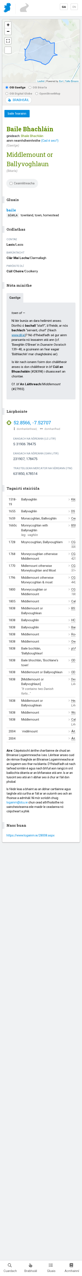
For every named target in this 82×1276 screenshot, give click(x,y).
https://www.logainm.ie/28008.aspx (30, 835)
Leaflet (40, 81)
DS (73, 511)
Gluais (51, 1271)
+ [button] (8, 24)
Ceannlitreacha (24, 183)
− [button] (8, 31)
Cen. (74, 518)
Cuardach (10, 1271)
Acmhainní (72, 1271)
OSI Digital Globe (20, 93)
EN (74, 6)
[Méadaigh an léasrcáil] (8, 41)
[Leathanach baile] (8, 8)
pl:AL (74, 648)
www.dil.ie (18, 335)
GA (64, 6)
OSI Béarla (40, 87)
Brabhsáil (30, 1271)
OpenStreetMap (49, 93)
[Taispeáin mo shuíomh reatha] (8, 50)
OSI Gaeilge (17, 87)
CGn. (74, 542)
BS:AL (75, 608)
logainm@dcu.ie (17, 802)
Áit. (73, 731)
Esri (61, 81)
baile (11, 210)
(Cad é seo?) (49, 140)
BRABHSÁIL (21, 100)
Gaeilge (15, 298)
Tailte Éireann (72, 81)
